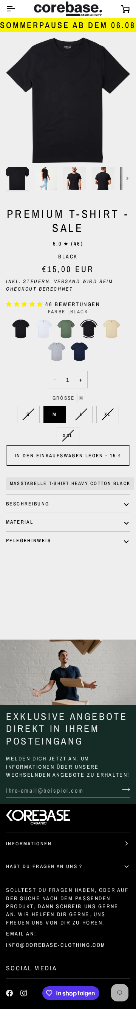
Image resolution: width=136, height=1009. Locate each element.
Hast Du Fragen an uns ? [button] (44, 866)
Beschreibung (27, 503)
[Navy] (79, 353)
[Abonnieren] (123, 790)
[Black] (22, 330)
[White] (45, 330)
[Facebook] (9, 993)
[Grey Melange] (58, 353)
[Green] (68, 330)
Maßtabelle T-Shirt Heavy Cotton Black (70, 483)
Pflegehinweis (28, 540)
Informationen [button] (29, 843)
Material (19, 521)
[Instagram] (23, 993)
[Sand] (113, 330)
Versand (67, 281)
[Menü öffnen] (17, 9)
